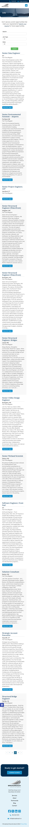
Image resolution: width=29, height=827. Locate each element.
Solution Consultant (10, 572)
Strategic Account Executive (9, 634)
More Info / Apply (7, 107)
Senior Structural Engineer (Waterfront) (11, 207)
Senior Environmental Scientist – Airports (11, 115)
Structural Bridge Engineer (9, 697)
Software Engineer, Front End (12, 504)
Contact (14, 805)
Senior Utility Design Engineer (11, 399)
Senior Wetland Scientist (12, 456)
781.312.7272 (13, 1)
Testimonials (14, 800)
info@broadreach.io (23, 1)
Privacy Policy (24, 824)
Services (14, 795)
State (4, 42)
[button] (2, 705)
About (14, 798)
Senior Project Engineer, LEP (12, 188)
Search (5, 31)
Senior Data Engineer (11, 53)
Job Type (5, 37)
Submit (15, 49)
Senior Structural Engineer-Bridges (9, 339)
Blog (14, 803)
